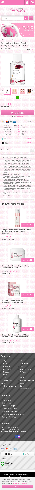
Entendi (17, 487)
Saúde (22, 386)
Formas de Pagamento (9, 408)
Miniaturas (6, 372)
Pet (21, 375)
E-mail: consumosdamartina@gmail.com (14, 431)
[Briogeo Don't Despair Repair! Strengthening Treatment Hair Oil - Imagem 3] (22, 91)
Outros (5, 375)
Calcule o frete (5, 150)
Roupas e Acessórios (27, 380)
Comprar (19, 112)
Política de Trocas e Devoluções (13, 414)
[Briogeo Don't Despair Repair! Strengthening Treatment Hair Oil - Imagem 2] (14, 91)
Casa (21, 361)
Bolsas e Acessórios (9, 386)
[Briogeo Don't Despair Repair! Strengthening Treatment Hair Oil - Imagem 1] (7, 91)
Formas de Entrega (8, 406)
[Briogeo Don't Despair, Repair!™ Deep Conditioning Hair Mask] (17, 260)
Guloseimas (6, 366)
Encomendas (6, 403)
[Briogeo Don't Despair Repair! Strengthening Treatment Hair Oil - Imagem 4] (29, 91)
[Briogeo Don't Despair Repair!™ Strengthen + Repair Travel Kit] (17, 295)
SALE (4, 377)
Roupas (22, 383)
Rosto (22, 377)
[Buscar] (26, 18)
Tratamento (14, 39)
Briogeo (32, 49)
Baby (4, 361)
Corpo (22, 366)
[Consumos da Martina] (17, 10)
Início (3, 39)
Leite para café (7, 369)
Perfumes (23, 372)
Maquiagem (24, 363)
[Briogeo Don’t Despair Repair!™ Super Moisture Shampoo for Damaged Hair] (17, 329)
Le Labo (5, 363)
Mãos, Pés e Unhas (26, 369)
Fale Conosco (6, 400)
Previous (2, 91)
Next (32, 90)
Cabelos (8, 39)
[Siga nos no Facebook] (16, 437)
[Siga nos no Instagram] (19, 437)
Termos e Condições (9, 417)
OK (32, 150)
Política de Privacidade (9, 411)
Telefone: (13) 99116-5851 (10, 428)
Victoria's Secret (25, 389)
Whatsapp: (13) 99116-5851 (10, 430)
